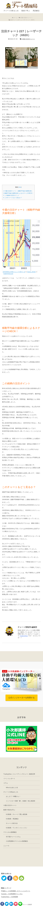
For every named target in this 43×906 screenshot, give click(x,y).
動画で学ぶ (26, 11)
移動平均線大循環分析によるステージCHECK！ (18, 193)
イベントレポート (9, 778)
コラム (5, 783)
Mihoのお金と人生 (12, 787)
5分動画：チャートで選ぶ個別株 (16, 814)
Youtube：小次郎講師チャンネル (12, 894)
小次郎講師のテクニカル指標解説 (17, 841)
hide (20, 187)
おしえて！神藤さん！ (13, 796)
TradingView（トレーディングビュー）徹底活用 (19, 774)
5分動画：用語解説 (12, 819)
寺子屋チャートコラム (13, 837)
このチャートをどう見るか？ (12, 197)
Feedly (21, 878)
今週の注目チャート (28, 39)
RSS (15, 878)
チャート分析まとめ (11, 11)
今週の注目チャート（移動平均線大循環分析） (18, 191)
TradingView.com (8, 273)
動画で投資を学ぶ (9, 810)
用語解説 (36, 11)
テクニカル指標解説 (10, 832)
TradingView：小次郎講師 (9, 897)
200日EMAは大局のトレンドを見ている (14, 272)
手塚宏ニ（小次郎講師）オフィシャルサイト (15, 891)
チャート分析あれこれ (10, 792)
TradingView (24, 636)
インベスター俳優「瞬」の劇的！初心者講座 (20, 801)
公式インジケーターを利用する (21, 698)
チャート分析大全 (12, 823)
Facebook (2, 904)
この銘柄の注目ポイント (11, 195)
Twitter (7, 904)
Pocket (16, 904)
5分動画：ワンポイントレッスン (16, 828)
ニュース (6, 845)
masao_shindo (31, 272)
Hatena (11, 904)
